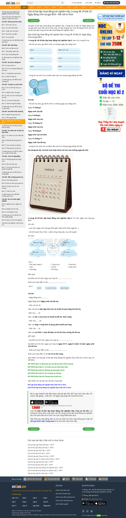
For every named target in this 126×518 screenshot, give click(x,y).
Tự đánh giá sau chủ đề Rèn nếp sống (12, 58)
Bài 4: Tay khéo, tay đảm (9, 34)
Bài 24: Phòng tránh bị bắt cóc (11, 148)
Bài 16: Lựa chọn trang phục (11, 100)
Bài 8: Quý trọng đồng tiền (10, 54)
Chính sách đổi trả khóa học (65, 497)
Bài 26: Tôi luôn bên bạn (9, 164)
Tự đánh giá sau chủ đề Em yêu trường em (12, 80)
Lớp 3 (32, 7)
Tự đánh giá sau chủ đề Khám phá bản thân (12, 41)
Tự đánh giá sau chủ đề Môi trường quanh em (10, 195)
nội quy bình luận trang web (42, 421)
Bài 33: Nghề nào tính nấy (10, 209)
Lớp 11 (92, 7)
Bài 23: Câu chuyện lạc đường (11, 145)
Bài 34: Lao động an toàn (10, 212)
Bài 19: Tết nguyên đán (9, 117)
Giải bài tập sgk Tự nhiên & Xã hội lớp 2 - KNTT (43, 459)
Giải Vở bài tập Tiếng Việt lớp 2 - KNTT (41, 448)
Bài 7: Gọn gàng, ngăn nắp (10, 51)
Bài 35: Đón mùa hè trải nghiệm (12, 220)
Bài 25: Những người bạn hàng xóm (11, 160)
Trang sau (88, 20)
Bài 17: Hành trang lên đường (11, 103)
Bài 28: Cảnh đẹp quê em (10, 180)
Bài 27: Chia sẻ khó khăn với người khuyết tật (11, 168)
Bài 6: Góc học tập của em (10, 48)
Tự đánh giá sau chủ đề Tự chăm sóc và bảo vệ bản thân (12, 152)
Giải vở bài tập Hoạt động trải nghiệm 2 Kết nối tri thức (11, 18)
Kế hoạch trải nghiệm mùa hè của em (12, 224)
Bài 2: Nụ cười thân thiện (10, 28)
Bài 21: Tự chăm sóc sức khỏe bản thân (13, 136)
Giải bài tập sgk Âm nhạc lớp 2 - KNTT (40, 473)
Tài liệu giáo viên (54, 479)
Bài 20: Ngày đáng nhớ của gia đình (11, 121)
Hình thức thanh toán (63, 494)
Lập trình (36, 506)
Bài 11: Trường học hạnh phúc (11, 73)
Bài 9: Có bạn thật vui (8, 65)
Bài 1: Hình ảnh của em (9, 25)
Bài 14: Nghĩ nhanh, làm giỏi (11, 92)
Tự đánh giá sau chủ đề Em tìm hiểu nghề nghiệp (11, 216)
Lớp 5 (46, 7)
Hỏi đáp (104, 479)
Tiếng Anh (46, 506)
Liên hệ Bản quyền (62, 504)
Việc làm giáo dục (112, 3)
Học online (78, 3)
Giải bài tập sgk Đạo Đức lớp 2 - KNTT (40, 462)
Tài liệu (89, 3)
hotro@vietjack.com (95, 499)
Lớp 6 (54, 7)
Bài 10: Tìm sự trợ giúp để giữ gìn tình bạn (12, 69)
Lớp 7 (61, 7)
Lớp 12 (100, 7)
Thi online (92, 479)
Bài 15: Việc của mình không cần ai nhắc (12, 96)
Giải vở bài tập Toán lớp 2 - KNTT (39, 453)
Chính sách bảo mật (62, 490)
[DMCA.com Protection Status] (103, 515)
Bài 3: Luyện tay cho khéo (10, 31)
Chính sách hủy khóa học (64, 500)
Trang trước (34, 20)
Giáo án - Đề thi (111, 7)
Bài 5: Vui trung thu (8, 37)
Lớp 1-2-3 (15, 498)
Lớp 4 (39, 7)
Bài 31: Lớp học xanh (8, 191)
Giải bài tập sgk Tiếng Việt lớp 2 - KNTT (41, 445)
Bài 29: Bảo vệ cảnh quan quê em (12, 183)
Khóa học (79, 479)
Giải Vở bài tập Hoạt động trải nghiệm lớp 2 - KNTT (45, 470)
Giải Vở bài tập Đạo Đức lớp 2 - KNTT (40, 465)
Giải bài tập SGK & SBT (34, 479)
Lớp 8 (68, 7)
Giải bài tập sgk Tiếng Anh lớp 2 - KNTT (41, 456)
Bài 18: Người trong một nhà (11, 114)
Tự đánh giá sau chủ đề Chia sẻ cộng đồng (11, 173)
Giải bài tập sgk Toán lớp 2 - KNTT (39, 450)
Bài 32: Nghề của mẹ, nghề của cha (11, 205)
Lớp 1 (17, 7)
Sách (99, 3)
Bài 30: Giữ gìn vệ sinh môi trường (10, 187)
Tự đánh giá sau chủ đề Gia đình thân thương (12, 126)
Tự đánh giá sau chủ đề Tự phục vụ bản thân (12, 107)
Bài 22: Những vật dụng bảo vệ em (11, 141)
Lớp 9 (76, 7)
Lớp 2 (24, 7)
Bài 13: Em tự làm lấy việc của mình (11, 88)
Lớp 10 (84, 7)
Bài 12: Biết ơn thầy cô (9, 76)
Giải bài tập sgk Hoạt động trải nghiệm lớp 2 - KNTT (45, 468)
